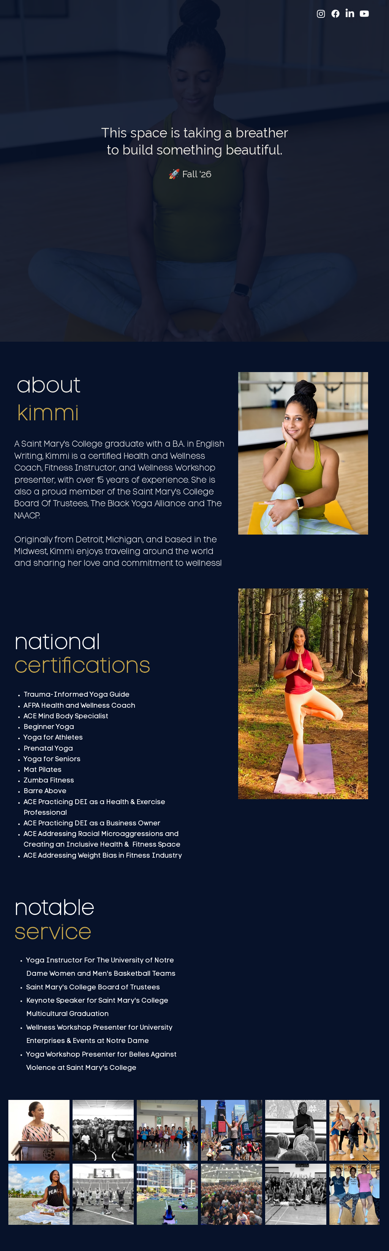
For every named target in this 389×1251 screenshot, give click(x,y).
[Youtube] (364, 13)
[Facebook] (335, 13)
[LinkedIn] (350, 13)
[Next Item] (366, 1162)
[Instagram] (321, 13)
